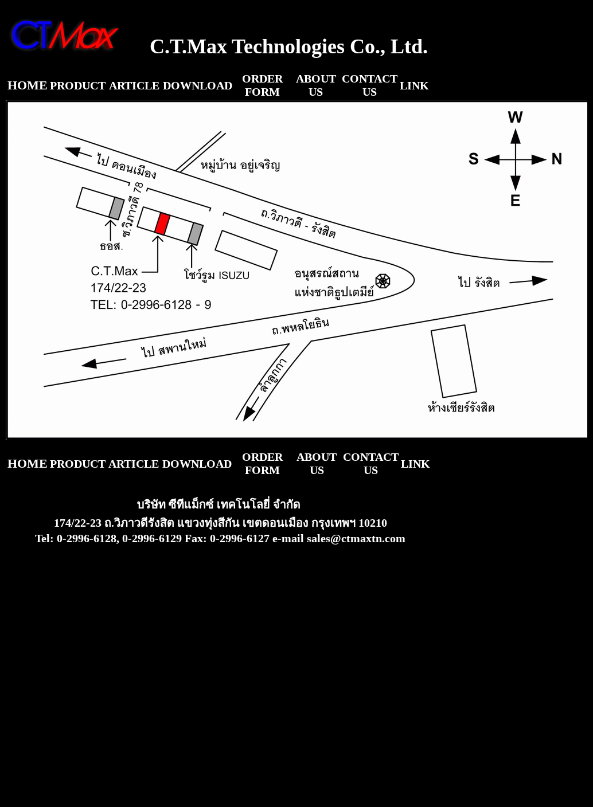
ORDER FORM (262, 85)
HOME (27, 85)
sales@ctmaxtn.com (356, 538)
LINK (414, 85)
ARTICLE (134, 85)
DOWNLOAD (197, 85)
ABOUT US (316, 85)
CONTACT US (369, 85)
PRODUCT (78, 85)
